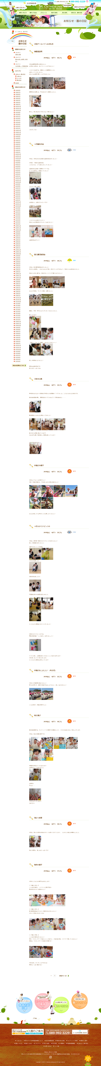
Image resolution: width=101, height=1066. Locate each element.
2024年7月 (17, 140)
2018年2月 (17, 293)
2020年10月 (18, 229)
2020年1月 (17, 247)
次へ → (63, 975)
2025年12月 (18, 106)
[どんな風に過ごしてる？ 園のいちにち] (60, 1005)
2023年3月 (17, 172)
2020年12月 (18, 225)
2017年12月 (18, 297)
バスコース (38, 1043)
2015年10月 (18, 349)
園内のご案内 (84, 1040)
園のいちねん (28, 1043)
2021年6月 (17, 214)
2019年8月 (17, 257)
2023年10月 (18, 158)
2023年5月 (17, 168)
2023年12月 (18, 154)
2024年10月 (18, 134)
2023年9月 (17, 160)
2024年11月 (18, 132)
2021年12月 (18, 202)
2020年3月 (17, 243)
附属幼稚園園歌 (71, 1043)
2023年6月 (17, 166)
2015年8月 (17, 353)
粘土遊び (37, 715)
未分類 (17, 83)
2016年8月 (17, 329)
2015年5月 (17, 359)
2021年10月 (18, 206)
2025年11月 (18, 108)
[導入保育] (64, 14)
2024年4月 (17, 146)
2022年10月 (18, 182)
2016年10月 (18, 325)
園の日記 (19, 80)
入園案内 (62, 1043)
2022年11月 (18, 180)
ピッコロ (19, 78)
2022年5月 (17, 192)
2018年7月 (17, 283)
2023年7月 (17, 164)
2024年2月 (17, 150)
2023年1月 (17, 176)
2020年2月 (17, 245)
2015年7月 (17, 355)
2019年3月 (17, 267)
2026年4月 (17, 98)
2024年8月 (17, 138)
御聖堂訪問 (38, 51)
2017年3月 (17, 315)
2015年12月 (18, 345)
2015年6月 (17, 357)
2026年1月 (17, 104)
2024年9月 (17, 136)
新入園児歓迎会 (39, 254)
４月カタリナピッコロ (42, 526)
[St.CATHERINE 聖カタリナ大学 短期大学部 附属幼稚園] (50, 5)
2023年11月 (18, 156)
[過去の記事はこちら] (20, 365)
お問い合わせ (48, 1046)
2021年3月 (17, 220)
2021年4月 (17, 217)
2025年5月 (17, 120)
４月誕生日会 (39, 144)
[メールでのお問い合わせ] (66, 1037)
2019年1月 (17, 271)
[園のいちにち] (23, 14)
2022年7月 (17, 188)
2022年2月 (17, 198)
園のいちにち (19, 1043)
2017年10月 (18, 301)
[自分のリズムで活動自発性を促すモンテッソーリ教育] (43, 1000)
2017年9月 (17, 303)
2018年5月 (17, 287)
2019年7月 (17, 259)
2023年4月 (17, 170)
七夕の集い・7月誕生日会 (21, 66)
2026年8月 (17, 90)
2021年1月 (17, 223)
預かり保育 (38, 818)
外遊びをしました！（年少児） (45, 670)
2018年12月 (18, 273)
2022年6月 (17, 190)
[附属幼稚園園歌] (68, 7)
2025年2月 (17, 126)
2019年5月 (17, 263)
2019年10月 (18, 253)
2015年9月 (17, 351)
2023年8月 (17, 162)
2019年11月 (18, 251)
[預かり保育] (54, 14)
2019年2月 (17, 269)
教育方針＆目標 (60, 1040)
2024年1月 (17, 152)
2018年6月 (17, 285)
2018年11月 (18, 275)
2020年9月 (17, 231)
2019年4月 (17, 265)
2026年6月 (17, 94)
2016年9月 (17, 327)
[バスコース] (44, 14)
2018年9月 (17, 279)
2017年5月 (17, 311)
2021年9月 (17, 208)
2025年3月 (17, 124)
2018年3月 (17, 291)
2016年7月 (17, 331)
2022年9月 (17, 184)
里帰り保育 (18, 54)
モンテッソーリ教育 (72, 1040)
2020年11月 (18, 227)
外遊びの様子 (39, 465)
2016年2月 (17, 341)
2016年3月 (17, 339)
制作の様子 (38, 865)
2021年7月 (17, 212)
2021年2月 (17, 222)
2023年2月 (17, 174)
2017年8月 (17, 305)
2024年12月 (18, 130)
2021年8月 (17, 210)
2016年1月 (17, 343)
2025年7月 (17, 116)
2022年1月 (17, 200)
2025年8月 (17, 114)
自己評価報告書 (50, 1040)
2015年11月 (18, 347)
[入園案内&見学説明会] (80, 8)
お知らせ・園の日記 (20, 74)
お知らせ (19, 76)
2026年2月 (17, 102)
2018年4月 (17, 289)
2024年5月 (17, 144)
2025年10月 (18, 110)
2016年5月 (17, 335)
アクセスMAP (45, 1054)
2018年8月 (17, 281)
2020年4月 (17, 241)
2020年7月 (17, 235)
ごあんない (19, 1040)
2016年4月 (17, 337)
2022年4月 (17, 194)
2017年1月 (17, 319)
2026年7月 (17, 92)
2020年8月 (17, 233)
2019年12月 (18, 249)
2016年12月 (18, 321)
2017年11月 (18, 299)
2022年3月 (17, 196)
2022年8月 (17, 186)
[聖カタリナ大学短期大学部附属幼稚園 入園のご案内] (28, 1033)
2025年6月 (17, 118)
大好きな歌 (38, 379)
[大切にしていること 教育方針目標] (24, 1004)
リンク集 (57, 1046)
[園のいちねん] (33, 14)
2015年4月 (17, 361)
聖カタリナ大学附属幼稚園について (34, 1040)
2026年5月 (17, 96)
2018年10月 (18, 277)
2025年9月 (17, 112)
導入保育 (54, 1043)
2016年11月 (18, 323)
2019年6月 (17, 261)
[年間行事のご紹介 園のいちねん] (78, 999)
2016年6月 (17, 333)
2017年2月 (17, 317)
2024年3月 (17, 148)
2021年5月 (17, 216)
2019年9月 (17, 255)
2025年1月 (17, 128)
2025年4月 (17, 122)
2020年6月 (17, 237)
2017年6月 (17, 309)
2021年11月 (18, 204)
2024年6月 (17, 142)
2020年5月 (17, 239)
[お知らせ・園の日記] (76, 14)
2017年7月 (17, 307)
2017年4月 (17, 313)
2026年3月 (17, 100)
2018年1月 (17, 295)
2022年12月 (18, 178)
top (15, 31)
